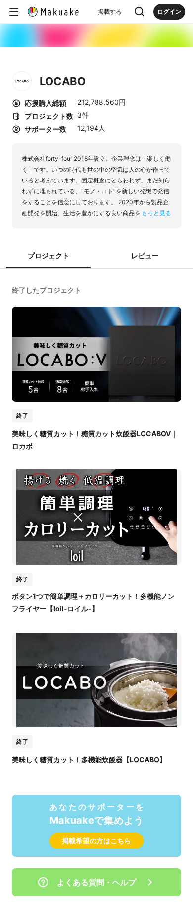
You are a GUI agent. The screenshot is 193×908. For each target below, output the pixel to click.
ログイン (169, 11)
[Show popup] (139, 12)
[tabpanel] (96, 523)
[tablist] (96, 256)
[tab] (48, 256)
